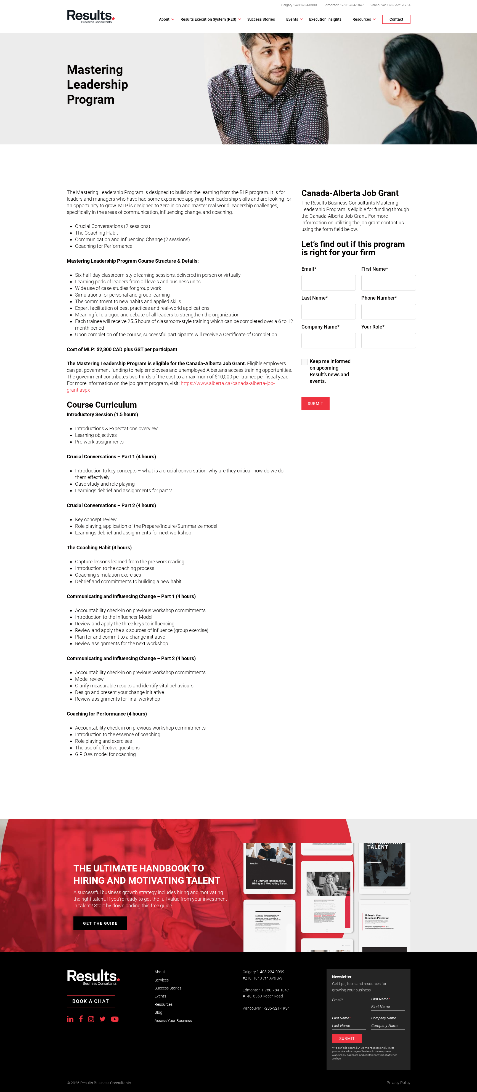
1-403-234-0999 (305, 5)
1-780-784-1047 (352, 5)
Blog (158, 1012)
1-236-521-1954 (398, 5)
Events (160, 996)
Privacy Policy (398, 1082)
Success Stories (168, 988)
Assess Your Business (173, 1020)
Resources (164, 1004)
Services (162, 980)
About (160, 972)
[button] (100, 923)
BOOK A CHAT (90, 1001)
